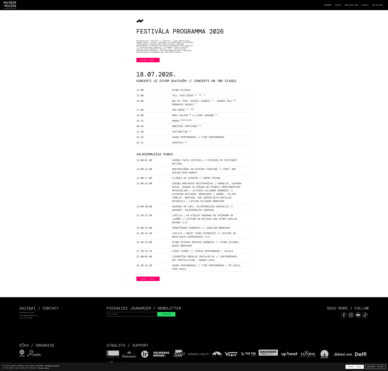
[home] (9, 5)
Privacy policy (43, 368)
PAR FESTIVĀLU (377, 5)
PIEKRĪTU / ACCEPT (355, 367)
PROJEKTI (365, 5)
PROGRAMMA (327, 5)
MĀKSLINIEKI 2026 (351, 5)
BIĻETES (338, 5)
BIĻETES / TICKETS (147, 60)
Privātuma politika (51, 366)
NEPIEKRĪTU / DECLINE (375, 367)
